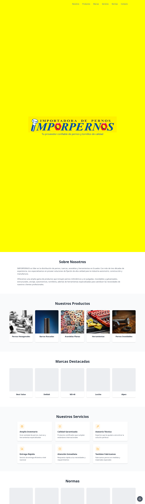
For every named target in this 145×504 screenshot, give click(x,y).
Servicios (105, 4)
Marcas (96, 4)
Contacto (124, 4)
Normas (115, 4)
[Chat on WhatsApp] (140, 499)
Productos (86, 4)
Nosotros (75, 4)
